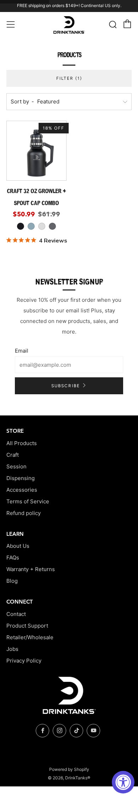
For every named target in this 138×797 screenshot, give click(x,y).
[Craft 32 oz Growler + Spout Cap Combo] (36, 151)
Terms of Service (27, 501)
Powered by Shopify (69, 769)
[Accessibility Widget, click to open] (123, 782)
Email (21, 350)
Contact (16, 614)
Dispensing (20, 478)
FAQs (12, 557)
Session (16, 466)
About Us (17, 546)
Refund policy (23, 513)
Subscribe (65, 385)
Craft (12, 454)
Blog (12, 580)
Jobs (12, 649)
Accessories (21, 489)
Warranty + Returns (30, 569)
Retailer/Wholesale (29, 637)
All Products (21, 443)
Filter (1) (69, 78)
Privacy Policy (23, 660)
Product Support (27, 625)
